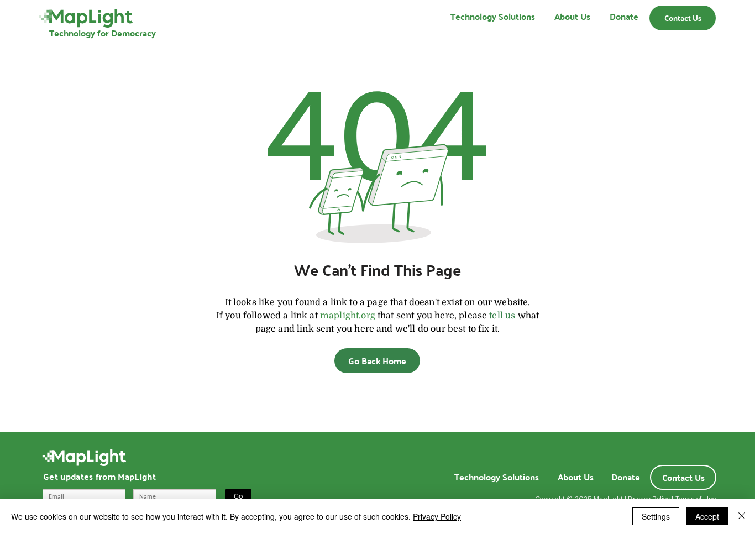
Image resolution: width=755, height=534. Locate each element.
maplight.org (347, 316)
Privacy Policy (437, 516)
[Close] (741, 516)
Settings (656, 516)
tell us (502, 316)
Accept (707, 516)
